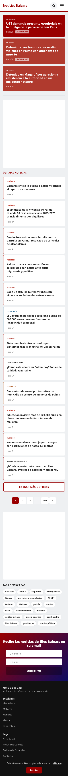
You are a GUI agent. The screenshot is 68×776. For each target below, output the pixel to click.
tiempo (8, 598)
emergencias (53, 591)
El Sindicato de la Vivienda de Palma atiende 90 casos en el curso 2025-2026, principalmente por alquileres (31, 213)
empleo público (47, 623)
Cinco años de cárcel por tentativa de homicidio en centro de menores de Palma (33, 392)
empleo (49, 604)
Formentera (9, 726)
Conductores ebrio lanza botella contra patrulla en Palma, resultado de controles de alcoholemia (33, 240)
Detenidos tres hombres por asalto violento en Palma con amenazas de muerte (32, 50)
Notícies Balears (15, 5)
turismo (9, 604)
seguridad (36, 591)
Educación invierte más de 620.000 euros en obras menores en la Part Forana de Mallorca (34, 418)
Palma (22, 591)
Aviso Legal (9, 739)
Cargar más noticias (34, 487)
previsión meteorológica (30, 598)
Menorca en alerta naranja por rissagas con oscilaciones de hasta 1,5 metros (32, 444)
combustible (53, 616)
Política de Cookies (13, 744)
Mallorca (23, 604)
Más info (57, 763)
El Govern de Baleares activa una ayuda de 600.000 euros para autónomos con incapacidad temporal (34, 319)
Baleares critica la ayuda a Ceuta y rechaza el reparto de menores (34, 187)
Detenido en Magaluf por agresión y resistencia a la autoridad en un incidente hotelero (32, 78)
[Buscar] (53, 5)
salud (8, 610)
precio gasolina (33, 616)
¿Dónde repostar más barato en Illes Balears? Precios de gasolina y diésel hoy (32, 468)
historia (41, 610)
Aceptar (34, 770)
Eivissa (6, 720)
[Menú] (62, 5)
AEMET (51, 598)
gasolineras (28, 623)
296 (45, 500)
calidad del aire (12, 616)
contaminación (23, 610)
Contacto (8, 756)
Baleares (9, 591)
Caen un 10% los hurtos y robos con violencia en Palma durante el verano (30, 293)
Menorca (7, 714)
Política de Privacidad (14, 750)
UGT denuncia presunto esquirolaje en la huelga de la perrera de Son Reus (34, 25)
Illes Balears (11, 623)
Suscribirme (34, 670)
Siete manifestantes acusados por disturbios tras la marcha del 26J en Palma (34, 344)
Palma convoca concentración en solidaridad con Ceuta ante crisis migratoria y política (28, 268)
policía (36, 604)
